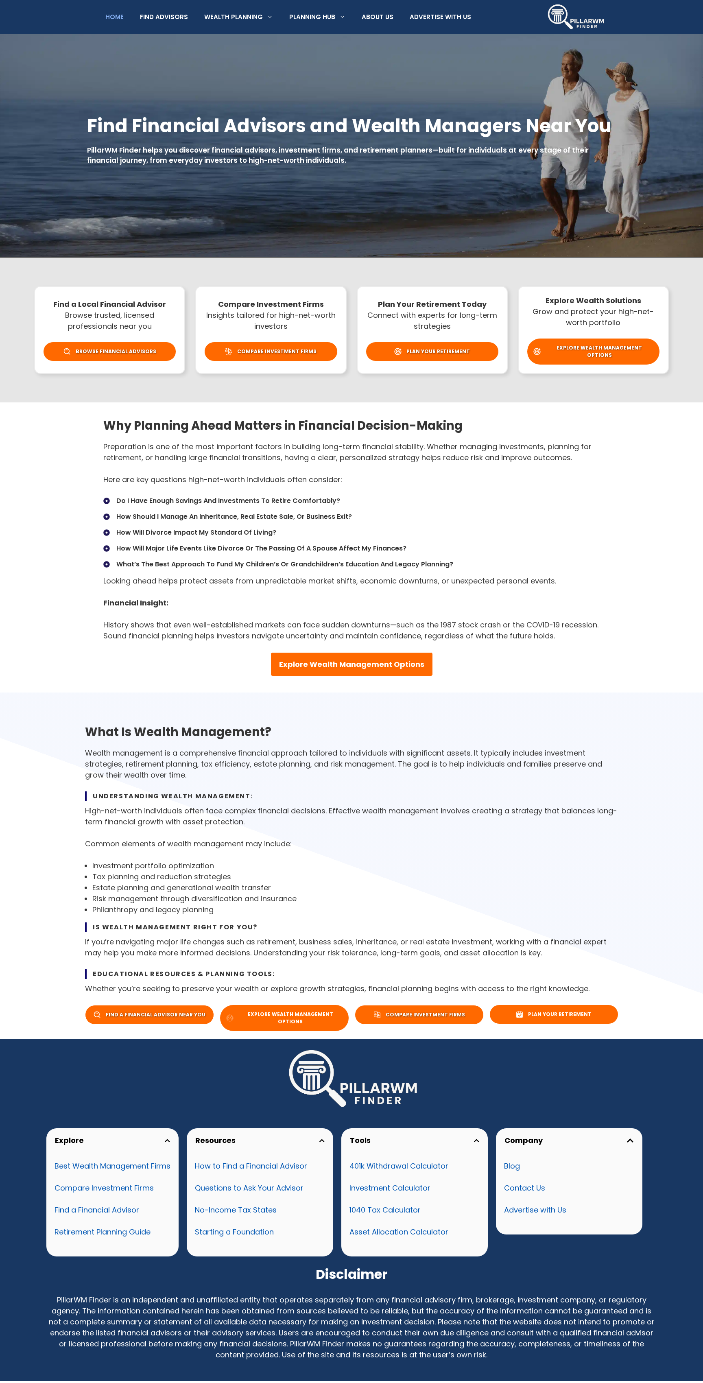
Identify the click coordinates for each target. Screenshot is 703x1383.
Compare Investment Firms (104, 1188)
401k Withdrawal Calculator (398, 1166)
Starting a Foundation (234, 1232)
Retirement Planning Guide (103, 1232)
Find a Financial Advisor (97, 1210)
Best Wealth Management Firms (112, 1166)
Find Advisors (164, 17)
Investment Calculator (389, 1188)
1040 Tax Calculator (385, 1210)
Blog (512, 1166)
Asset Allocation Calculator (398, 1232)
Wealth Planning (233, 17)
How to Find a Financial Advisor (251, 1166)
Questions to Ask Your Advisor (249, 1188)
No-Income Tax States (236, 1210)
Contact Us (524, 1188)
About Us (377, 17)
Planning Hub (312, 17)
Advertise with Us (440, 17)
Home (114, 17)
